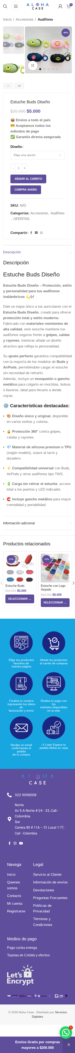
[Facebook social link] (31, 233)
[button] (29, 50)
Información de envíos (50, 882)
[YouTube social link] (21, 843)
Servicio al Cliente (47, 875)
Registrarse (16, 911)
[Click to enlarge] (33, 65)
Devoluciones (43, 890)
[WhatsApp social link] (41, 233)
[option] (44, 69)
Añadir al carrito (28, 178)
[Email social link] (36, 233)
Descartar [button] (68, 1045)
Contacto (14, 896)
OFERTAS (21, 219)
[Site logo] (38, 6)
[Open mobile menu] (15, 6)
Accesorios (24, 19)
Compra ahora (26, 189)
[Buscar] (5, 6)
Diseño (16, 147)
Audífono (45, 19)
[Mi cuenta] (60, 6)
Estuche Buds (15, 585)
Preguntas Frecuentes (50, 898)
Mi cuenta (14, 904)
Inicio (7, 19)
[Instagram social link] (15, 843)
